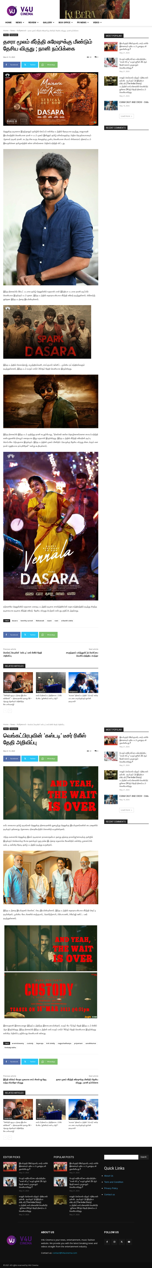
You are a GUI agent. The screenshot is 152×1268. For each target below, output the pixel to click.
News (19, 22)
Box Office (64, 22)
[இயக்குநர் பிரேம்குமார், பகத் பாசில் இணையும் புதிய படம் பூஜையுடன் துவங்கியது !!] (111, 46)
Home (8, 22)
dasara (15, 620)
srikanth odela (67, 620)
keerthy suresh (27, 620)
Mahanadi (40, 620)
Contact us (109, 1194)
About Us (108, 1175)
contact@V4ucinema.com (65, 1252)
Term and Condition (113, 1182)
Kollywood (21, 30)
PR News (81, 22)
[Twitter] (122, 1242)
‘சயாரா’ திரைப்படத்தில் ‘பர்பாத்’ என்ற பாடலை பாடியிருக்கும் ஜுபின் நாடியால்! (83, 698)
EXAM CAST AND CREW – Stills (134, 102)
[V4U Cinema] (19, 1240)
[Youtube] (129, 1242)
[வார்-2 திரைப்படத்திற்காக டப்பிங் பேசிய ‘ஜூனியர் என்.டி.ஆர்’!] (51, 682)
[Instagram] (114, 1242)
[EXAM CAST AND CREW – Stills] (111, 105)
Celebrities (8, 692)
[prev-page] (5, 711)
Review (32, 22)
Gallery (47, 22)
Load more (125, 116)
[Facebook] (107, 1242)
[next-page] (10, 711)
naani (49, 620)
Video (96, 22)
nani (56, 620)
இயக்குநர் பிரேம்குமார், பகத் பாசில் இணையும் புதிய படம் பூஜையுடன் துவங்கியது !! (133, 46)
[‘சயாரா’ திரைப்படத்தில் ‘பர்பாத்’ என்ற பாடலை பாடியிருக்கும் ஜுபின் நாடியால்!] (83, 682)
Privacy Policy (111, 1188)
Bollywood (41, 692)
